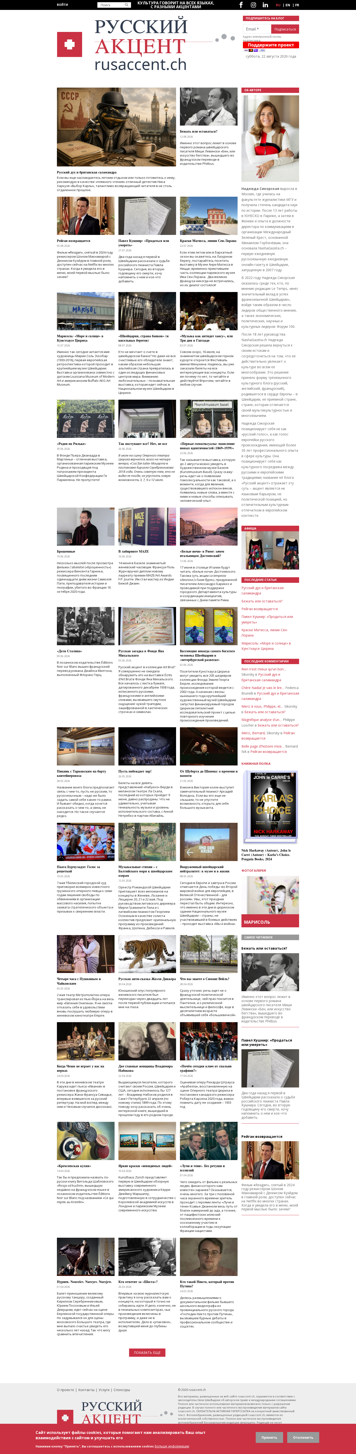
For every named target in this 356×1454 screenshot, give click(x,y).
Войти (62, 5)
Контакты (86, 1390)
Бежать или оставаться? (261, 601)
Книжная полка (256, 763)
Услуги (104, 1390)
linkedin (265, 5)
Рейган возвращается (259, 609)
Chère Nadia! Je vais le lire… (262, 687)
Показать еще (147, 1352)
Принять (269, 1437)
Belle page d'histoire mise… (262, 746)
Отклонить (303, 1437)
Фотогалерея (253, 870)
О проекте (65, 1390)
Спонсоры (122, 1390)
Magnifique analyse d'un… (261, 719)
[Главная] (147, 43)
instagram (253, 5)
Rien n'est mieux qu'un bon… (263, 669)
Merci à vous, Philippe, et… (262, 706)
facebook (241, 5)
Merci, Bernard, (253, 733)
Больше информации (172, 1446)
